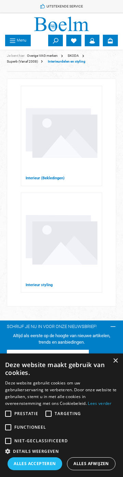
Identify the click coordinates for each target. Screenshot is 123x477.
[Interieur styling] (61, 240)
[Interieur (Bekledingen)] (61, 133)
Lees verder (99, 403)
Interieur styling (39, 285)
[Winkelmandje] (110, 40)
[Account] (92, 40)
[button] (61, 451)
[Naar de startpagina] (61, 24)
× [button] (115, 360)
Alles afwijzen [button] (91, 463)
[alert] (61, 415)
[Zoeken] (55, 40)
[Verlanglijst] (73, 40)
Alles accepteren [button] (35, 463)
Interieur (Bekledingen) (45, 178)
